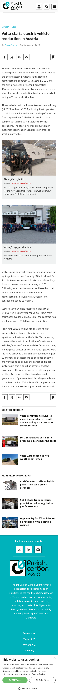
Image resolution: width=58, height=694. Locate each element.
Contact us (29, 633)
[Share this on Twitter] (12, 57)
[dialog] (29, 674)
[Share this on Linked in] (19, 57)
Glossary (29, 650)
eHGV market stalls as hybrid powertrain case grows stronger (37, 484)
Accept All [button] (15, 680)
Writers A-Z (29, 644)
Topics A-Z (29, 639)
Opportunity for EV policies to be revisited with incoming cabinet (37, 521)
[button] (29, 688)
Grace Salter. (11, 45)
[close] (56, 50)
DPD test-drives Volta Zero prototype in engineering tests (38, 439)
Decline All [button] (42, 680)
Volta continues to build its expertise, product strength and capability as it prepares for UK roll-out (36, 420)
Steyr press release (21, 182)
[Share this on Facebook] (5, 57)
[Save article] (53, 57)
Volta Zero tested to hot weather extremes (34, 457)
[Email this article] (26, 57)
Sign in (15, 50)
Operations (9, 26)
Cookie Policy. (39, 674)
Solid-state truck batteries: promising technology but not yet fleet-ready (37, 503)
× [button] (54, 658)
